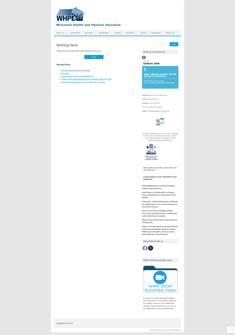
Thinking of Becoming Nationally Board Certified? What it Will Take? (86, 79)
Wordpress (177, 330)
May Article (65, 73)
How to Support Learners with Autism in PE (77, 76)
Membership (103, 33)
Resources (130, 33)
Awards (118, 33)
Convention (75, 33)
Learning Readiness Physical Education (75, 70)
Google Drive (164, 111)
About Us (60, 33)
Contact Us (170, 33)
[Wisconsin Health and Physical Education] (88, 26)
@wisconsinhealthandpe (158, 95)
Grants (143, 33)
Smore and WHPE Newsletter (152, 107)
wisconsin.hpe (155, 103)
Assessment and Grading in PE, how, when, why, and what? (83, 82)
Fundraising (156, 33)
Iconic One (154, 330)
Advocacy (89, 33)
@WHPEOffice (153, 99)
